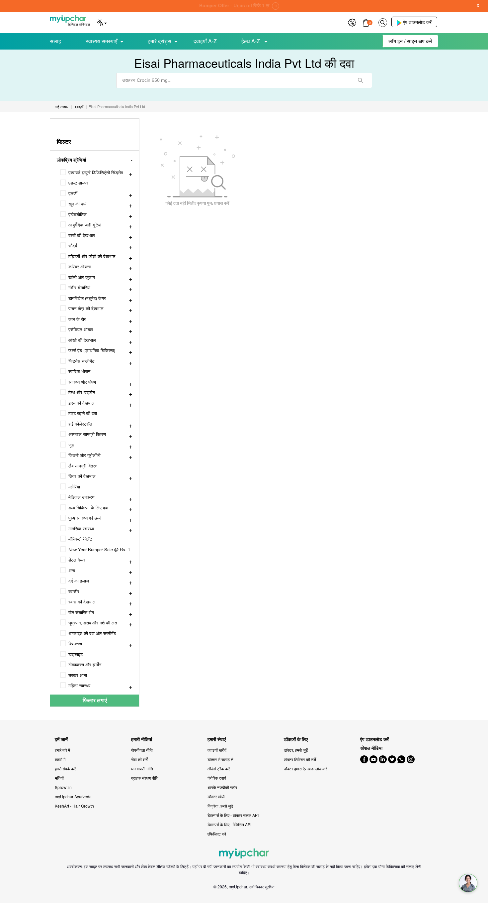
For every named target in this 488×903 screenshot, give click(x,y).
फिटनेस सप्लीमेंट (81, 361)
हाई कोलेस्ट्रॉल (80, 424)
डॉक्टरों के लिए (296, 739)
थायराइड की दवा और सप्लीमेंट (92, 633)
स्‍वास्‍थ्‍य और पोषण (82, 382)
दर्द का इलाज (78, 581)
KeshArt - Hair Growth (74, 806)
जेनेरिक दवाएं (216, 778)
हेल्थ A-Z (251, 41)
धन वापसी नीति (142, 768)
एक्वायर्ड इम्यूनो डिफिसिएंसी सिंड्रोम (95, 172)
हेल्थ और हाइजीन (81, 392)
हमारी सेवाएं (216, 739)
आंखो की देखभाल (82, 340)
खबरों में (60, 759)
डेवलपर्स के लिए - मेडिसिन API (229, 824)
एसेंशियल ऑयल (80, 329)
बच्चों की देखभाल (81, 235)
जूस (71, 445)
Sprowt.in (63, 787)
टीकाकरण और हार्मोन (84, 664)
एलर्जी (72, 193)
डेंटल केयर (76, 560)
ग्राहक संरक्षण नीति (144, 778)
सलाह (55, 41)
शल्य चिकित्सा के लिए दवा (88, 507)
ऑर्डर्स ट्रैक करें (218, 768)
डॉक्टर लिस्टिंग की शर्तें (300, 759)
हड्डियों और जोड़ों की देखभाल (92, 256)
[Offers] (352, 22)
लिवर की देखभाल (82, 476)
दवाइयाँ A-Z (205, 41)
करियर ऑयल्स (79, 266)
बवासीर (73, 591)
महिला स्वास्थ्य (79, 685)
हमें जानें (61, 739)
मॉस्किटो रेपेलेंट (80, 539)
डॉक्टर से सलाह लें (220, 759)
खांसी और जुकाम (81, 277)
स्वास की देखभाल (82, 601)
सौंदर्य (72, 245)
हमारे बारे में (62, 750)
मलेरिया (74, 486)
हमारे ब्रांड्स (159, 41)
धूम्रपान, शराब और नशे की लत (92, 622)
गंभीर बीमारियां (79, 287)
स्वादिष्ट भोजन (79, 371)
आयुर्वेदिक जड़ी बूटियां (84, 224)
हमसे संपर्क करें (65, 768)
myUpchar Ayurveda (73, 796)
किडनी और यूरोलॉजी (84, 455)
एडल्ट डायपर (78, 183)
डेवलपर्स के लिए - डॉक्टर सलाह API (233, 815)
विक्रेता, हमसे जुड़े (220, 806)
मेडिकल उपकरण (81, 497)
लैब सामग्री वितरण (83, 465)
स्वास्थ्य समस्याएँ (101, 41)
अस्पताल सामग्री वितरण (87, 434)
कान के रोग (77, 319)
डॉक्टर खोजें (215, 796)
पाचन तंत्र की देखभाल (86, 308)
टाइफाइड (75, 654)
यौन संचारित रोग (81, 612)
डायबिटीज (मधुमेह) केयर (87, 298)
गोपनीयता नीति (142, 750)
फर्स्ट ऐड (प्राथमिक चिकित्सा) (91, 350)
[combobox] (244, 80)
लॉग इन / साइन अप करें (410, 41)
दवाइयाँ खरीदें (216, 750)
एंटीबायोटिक (77, 214)
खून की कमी (78, 203)
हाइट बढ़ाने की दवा (82, 413)
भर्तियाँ (59, 778)
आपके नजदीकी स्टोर (222, 787)
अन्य (71, 570)
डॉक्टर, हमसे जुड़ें (296, 750)
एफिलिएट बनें (216, 834)
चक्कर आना (77, 675)
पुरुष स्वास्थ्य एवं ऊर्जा (85, 518)
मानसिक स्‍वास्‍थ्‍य (81, 528)
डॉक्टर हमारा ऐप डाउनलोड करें (305, 768)
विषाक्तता (75, 643)
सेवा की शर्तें (139, 759)
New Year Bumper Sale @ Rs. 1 (99, 549)
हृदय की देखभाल (81, 403)
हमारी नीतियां (141, 739)
